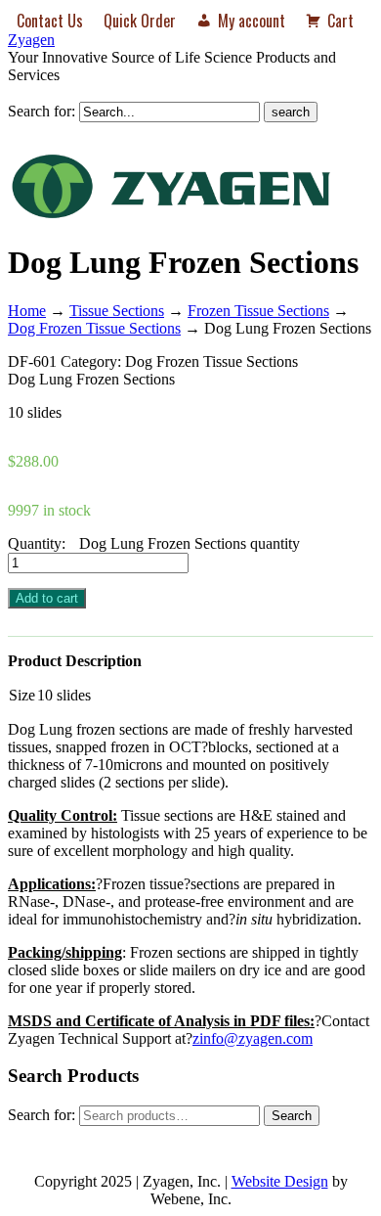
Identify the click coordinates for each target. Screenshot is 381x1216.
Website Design (280, 1181)
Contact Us (50, 20)
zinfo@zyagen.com (252, 1038)
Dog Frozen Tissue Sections (94, 328)
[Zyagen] (171, 214)
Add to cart (47, 598)
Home (27, 310)
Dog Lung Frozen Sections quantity (189, 543)
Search (292, 1115)
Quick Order (140, 20)
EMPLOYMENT (298, 1138)
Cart (340, 20)
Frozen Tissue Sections (258, 310)
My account (251, 20)
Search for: (41, 111)
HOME (55, 1138)
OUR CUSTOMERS (163, 1138)
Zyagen (31, 39)
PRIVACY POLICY (281, 1161)
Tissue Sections (116, 310)
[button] (313, 137)
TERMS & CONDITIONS (121, 1161)
